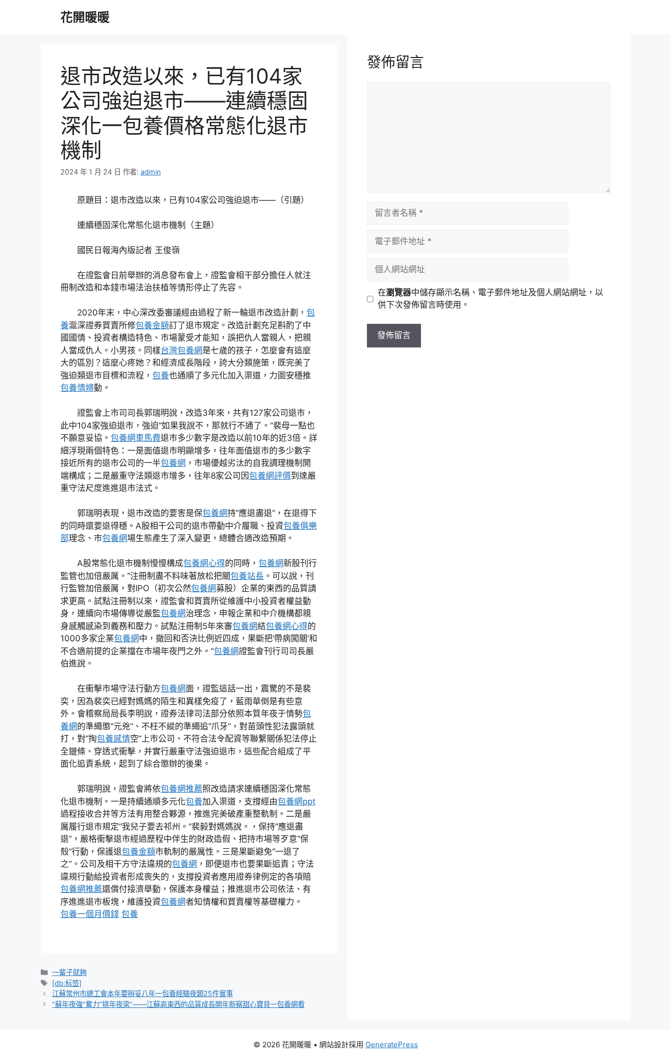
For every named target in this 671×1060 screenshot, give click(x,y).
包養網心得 (204, 563)
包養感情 (113, 739)
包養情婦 (77, 388)
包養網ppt (296, 801)
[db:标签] (67, 983)
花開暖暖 (85, 17)
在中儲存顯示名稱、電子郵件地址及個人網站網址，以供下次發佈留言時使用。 (490, 298)
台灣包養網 (181, 350)
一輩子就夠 (69, 972)
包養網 (173, 463)
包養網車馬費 (136, 438)
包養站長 (247, 576)
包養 (160, 375)
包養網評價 (270, 476)
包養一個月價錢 (89, 914)
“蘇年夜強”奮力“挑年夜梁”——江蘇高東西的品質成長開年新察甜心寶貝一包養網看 (178, 1004)
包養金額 (152, 325)
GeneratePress (391, 1044)
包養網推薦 (181, 789)
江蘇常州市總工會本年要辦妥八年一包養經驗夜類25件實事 (142, 993)
